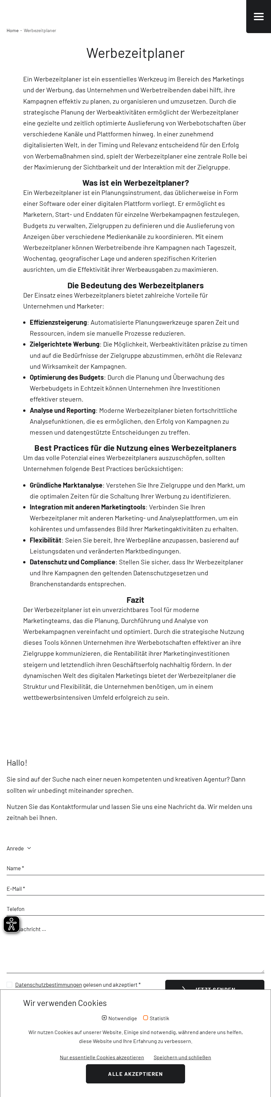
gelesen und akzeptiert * (78, 984)
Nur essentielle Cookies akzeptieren (102, 1057)
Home (13, 30)
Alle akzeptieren (135, 1074)
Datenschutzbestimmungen (48, 984)
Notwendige (122, 1018)
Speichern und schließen (182, 1057)
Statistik (159, 1018)
